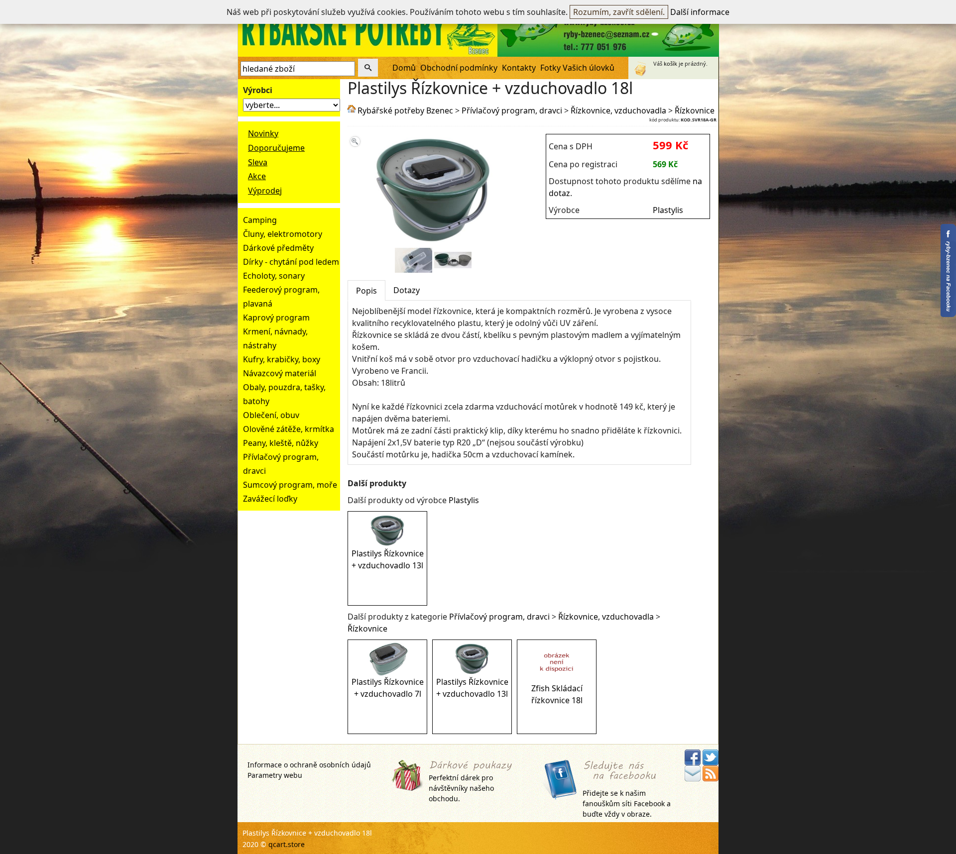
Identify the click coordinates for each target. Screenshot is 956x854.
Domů (404, 67)
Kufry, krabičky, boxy (281, 359)
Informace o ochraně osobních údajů (309, 764)
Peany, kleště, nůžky (280, 442)
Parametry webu (274, 775)
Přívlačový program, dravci (512, 110)
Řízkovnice (695, 110)
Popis (366, 290)
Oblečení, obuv (271, 415)
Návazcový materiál (279, 373)
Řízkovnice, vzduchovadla (618, 110)
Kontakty (519, 67)
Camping (260, 219)
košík (670, 63)
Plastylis (668, 210)
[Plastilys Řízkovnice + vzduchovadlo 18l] (433, 241)
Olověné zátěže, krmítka (288, 429)
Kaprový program (276, 317)
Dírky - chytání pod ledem (291, 261)
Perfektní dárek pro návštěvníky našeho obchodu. (461, 788)
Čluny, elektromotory (282, 233)
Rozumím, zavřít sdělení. (619, 11)
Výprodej (265, 190)
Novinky (263, 133)
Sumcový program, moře (290, 484)
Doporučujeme (276, 147)
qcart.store (286, 844)
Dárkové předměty (278, 247)
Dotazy (406, 290)
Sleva (257, 162)
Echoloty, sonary (274, 275)
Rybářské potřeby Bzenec (405, 110)
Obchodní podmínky (458, 67)
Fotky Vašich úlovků (577, 67)
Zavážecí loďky (270, 498)
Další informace (699, 11)
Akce (257, 176)
